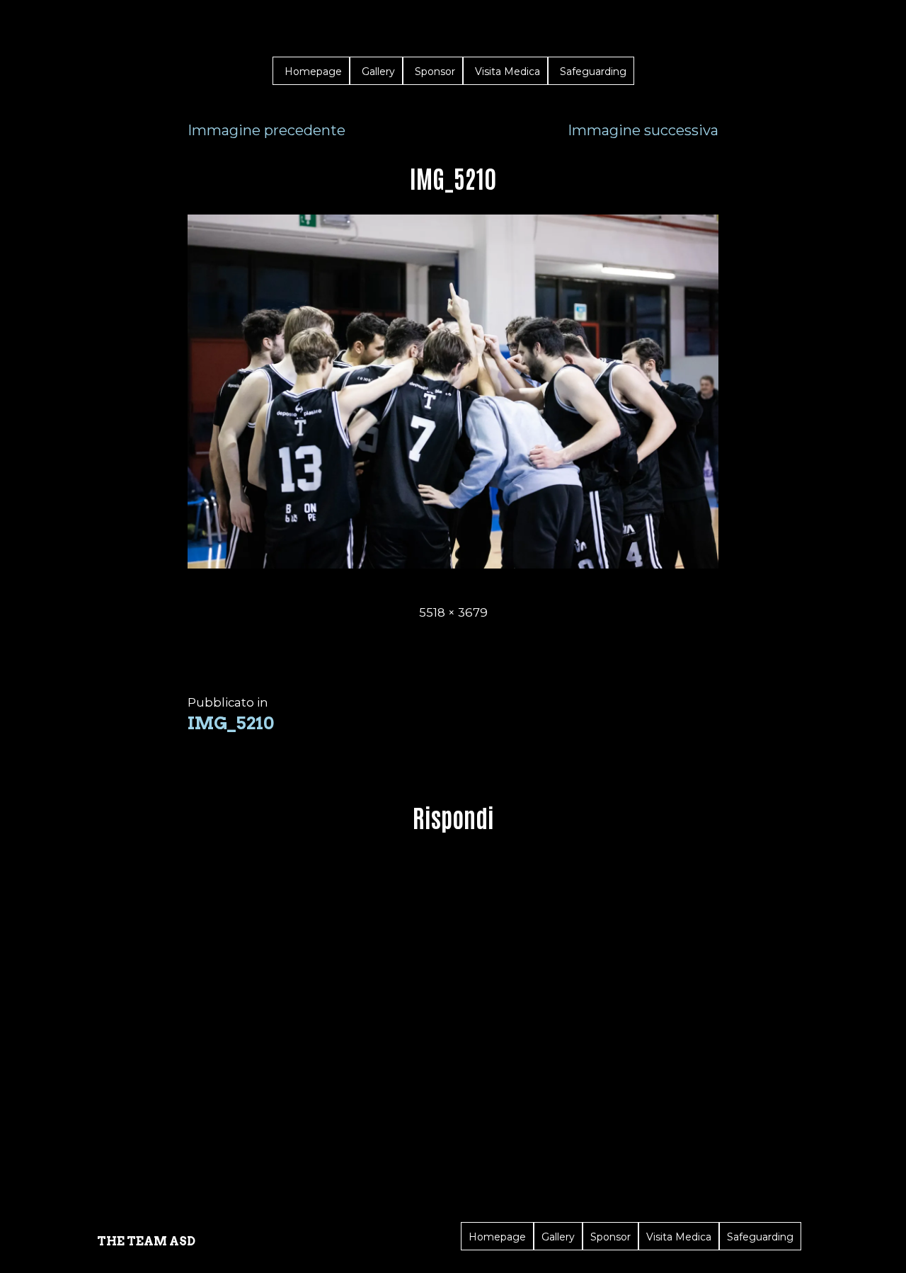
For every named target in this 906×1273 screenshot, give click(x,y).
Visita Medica (507, 71)
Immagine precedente (266, 130)
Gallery (378, 71)
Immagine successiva (643, 130)
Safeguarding (593, 71)
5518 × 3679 (453, 612)
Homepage (313, 71)
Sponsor (435, 71)
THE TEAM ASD (146, 1241)
